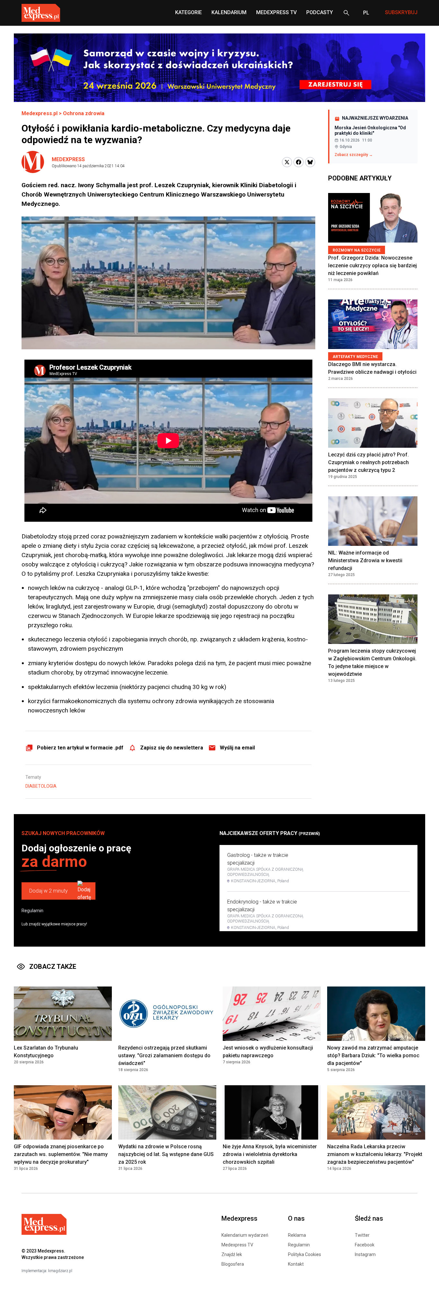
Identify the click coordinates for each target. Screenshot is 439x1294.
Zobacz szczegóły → (354, 154)
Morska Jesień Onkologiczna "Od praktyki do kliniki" (370, 130)
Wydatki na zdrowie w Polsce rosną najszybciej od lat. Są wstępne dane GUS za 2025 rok (166, 1154)
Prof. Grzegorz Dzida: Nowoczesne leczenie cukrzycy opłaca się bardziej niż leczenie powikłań (372, 265)
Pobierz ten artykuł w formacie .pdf (80, 748)
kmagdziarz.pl (60, 1271)
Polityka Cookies (304, 1254)
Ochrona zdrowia (83, 113)
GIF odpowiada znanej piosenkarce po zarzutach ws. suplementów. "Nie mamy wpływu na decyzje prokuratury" (61, 1154)
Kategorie (188, 12)
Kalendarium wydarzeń (244, 1235)
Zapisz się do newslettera (171, 748)
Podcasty (319, 12)
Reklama (297, 1235)
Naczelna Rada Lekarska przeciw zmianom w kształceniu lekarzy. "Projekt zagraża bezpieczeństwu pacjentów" (374, 1154)
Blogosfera (232, 1264)
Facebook (364, 1244)
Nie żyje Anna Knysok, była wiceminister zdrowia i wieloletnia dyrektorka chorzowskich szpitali (270, 1154)
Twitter (362, 1235)
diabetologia (41, 786)
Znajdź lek (231, 1254)
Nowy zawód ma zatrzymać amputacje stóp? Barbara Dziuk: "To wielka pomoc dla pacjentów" (373, 1055)
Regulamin (32, 910)
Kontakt (296, 1264)
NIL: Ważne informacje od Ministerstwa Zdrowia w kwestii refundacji (365, 560)
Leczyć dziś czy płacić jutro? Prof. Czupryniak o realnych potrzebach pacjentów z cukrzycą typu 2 (368, 462)
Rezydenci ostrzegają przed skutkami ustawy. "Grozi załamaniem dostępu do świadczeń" (164, 1055)
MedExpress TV (276, 12)
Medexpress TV (237, 1244)
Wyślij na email (237, 748)
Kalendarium (228, 12)
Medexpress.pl (40, 113)
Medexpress (68, 159)
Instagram (365, 1254)
